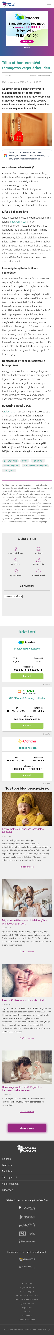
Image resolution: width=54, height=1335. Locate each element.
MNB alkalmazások (27, 1319)
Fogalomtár (27, 1307)
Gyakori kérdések (27, 1303)
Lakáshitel (15, 564)
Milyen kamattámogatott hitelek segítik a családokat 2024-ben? (24, 922)
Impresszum (27, 1283)
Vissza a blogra (27, 1128)
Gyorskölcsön (15, 575)
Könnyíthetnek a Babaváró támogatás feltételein (23, 830)
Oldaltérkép (27, 1315)
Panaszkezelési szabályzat (27, 1299)
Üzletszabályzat (27, 1291)
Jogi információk (27, 1287)
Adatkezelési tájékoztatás (27, 1295)
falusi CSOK (10, 411)
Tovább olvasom (27, 866)
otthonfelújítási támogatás (35, 465)
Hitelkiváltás (38, 564)
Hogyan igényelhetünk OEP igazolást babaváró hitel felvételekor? (22, 1088)
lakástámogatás (11, 465)
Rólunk (27, 1311)
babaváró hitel (18, 221)
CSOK (24, 460)
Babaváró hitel (10, 460)
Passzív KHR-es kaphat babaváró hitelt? (24, 1000)
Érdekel (27, 676)
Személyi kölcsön (15, 553)
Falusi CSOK (38, 460)
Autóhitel (38, 553)
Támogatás (9, 470)
